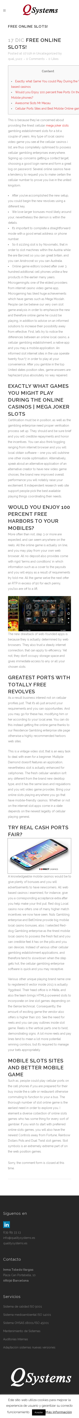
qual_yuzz (15, 59)
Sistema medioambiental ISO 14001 (27, 1314)
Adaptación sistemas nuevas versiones (29, 1347)
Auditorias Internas (15, 1339)
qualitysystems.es (15, 1243)
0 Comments (35, 59)
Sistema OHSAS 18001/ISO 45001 (26, 1323)
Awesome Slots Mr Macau (33, 103)
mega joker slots (57, 125)
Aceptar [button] (39, 1412)
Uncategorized (47, 53)
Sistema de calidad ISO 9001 (22, 1306)
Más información (59, 1412)
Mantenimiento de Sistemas (21, 1331)
